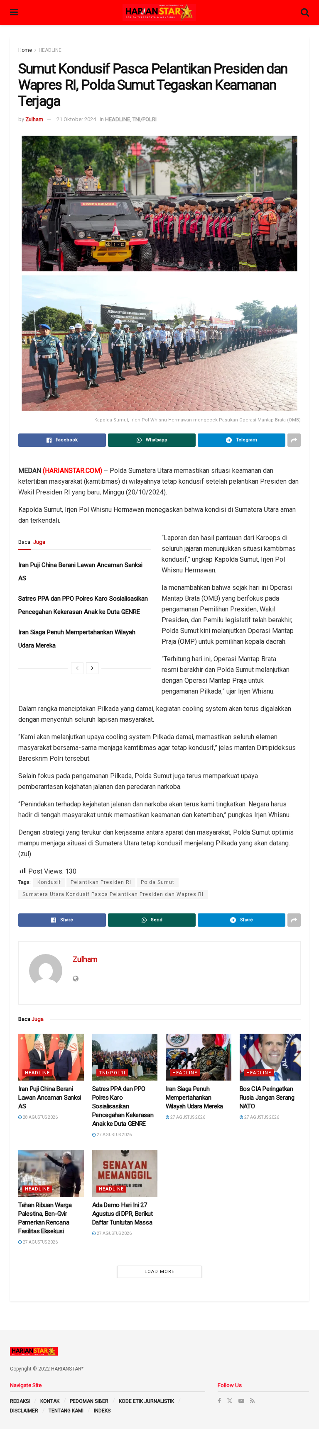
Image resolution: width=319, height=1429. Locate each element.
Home (25, 50)
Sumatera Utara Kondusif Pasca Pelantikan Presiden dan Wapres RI (113, 894)
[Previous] (77, 668)
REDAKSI (20, 1401)
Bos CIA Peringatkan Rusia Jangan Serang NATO (267, 1097)
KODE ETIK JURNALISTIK (146, 1401)
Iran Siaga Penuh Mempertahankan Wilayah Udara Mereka (194, 1097)
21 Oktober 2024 (76, 119)
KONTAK (49, 1401)
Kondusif (49, 882)
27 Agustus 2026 (114, 1134)
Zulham (34, 119)
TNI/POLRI (145, 119)
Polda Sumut (157, 882)
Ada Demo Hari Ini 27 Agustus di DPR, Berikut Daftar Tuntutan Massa (123, 1213)
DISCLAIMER (24, 1411)
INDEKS (102, 1411)
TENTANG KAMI (66, 1411)
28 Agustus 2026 (40, 1117)
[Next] (92, 668)
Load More (159, 1271)
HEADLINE (50, 50)
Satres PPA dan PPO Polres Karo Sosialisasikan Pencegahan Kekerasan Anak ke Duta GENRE (123, 1106)
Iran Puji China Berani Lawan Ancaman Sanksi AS (49, 1097)
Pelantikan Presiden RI (101, 882)
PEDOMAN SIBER (89, 1401)
